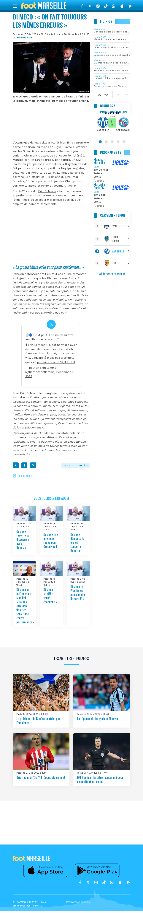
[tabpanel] (112, 124)
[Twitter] (90, 6)
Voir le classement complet (112, 273)
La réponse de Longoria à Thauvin (97, 718)
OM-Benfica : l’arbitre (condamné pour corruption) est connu (100, 779)
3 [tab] (112, 141)
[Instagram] (98, 6)
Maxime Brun (25, 37)
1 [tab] (100, 141)
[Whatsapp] (33, 465)
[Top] (132, 904)
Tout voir (103, 94)
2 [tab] (106, 141)
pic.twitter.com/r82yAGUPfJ (56, 362)
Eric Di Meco (47, 191)
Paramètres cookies (78, 902)
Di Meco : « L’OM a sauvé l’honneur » (50, 595)
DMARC (37, 905)
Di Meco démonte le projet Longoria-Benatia (77, 542)
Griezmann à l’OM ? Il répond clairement (40, 777)
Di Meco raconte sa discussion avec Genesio (22, 539)
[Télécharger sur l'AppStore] (122, 6)
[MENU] (16, 5)
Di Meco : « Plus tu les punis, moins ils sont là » (77, 592)
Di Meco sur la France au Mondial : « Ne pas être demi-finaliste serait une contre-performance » (25, 605)
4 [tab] (118, 141)
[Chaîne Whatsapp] (113, 6)
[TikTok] (105, 6)
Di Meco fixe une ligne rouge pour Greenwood (50, 540)
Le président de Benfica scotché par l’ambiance (38, 720)
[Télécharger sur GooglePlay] (130, 6)
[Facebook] (82, 6)
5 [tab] (124, 141)
